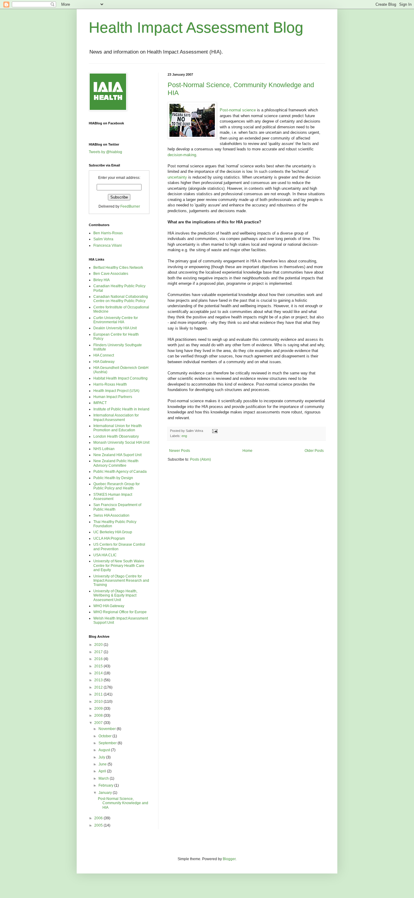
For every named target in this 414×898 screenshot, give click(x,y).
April (102, 771)
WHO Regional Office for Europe (120, 612)
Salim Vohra (103, 239)
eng (184, 436)
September (108, 743)
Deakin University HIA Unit (115, 328)
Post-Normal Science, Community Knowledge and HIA (123, 803)
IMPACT (100, 403)
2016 (99, 659)
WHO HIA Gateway (108, 606)
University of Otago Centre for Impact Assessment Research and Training (121, 580)
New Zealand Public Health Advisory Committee (116, 463)
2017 (99, 652)
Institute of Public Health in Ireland (121, 409)
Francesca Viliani (107, 245)
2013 (99, 680)
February (106, 785)
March (104, 778)
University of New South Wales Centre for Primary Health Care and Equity (118, 565)
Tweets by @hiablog (105, 152)
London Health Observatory (116, 436)
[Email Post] (215, 431)
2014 (99, 673)
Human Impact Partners (112, 397)
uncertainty (177, 177)
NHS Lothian (104, 449)
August (104, 750)
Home (247, 451)
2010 (99, 701)
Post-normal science (238, 110)
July (102, 757)
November (107, 729)
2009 (99, 708)
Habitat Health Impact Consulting (120, 378)
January (105, 793)
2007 (99, 723)
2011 (99, 694)
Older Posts (314, 451)
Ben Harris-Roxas (108, 233)
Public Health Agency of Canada (120, 471)
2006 (99, 818)
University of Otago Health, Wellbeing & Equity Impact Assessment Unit (115, 595)
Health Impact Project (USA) (116, 391)
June (103, 764)
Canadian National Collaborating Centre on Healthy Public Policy (120, 298)
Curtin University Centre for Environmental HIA (115, 320)
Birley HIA (101, 280)
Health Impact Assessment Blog (196, 27)
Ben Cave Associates (110, 273)
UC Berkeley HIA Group (112, 532)
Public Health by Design (113, 478)
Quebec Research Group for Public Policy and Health (116, 486)
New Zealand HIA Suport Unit (117, 455)
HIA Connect (103, 355)
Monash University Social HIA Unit (121, 442)
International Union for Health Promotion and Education (117, 428)
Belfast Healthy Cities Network (118, 267)
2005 (99, 825)
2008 (99, 715)
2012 (99, 687)
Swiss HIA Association (111, 515)
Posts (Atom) (200, 459)
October (105, 736)
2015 (99, 666)
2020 (99, 645)
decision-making (182, 155)
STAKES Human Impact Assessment (112, 496)
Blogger (229, 859)
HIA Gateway (104, 362)
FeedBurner (130, 206)
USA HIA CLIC (105, 555)
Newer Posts (179, 451)
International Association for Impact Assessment (116, 417)
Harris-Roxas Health (110, 384)
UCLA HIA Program (109, 538)
